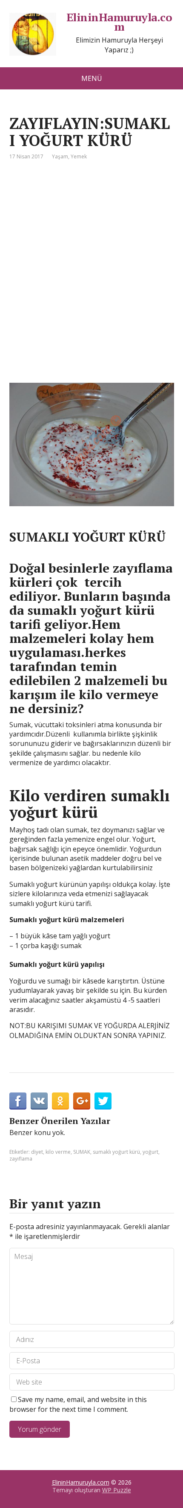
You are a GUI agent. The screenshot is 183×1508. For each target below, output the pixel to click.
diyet (37, 1151)
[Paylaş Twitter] (103, 1100)
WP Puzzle (116, 1490)
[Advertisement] (91, 267)
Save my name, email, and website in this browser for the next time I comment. (78, 1404)
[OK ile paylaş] (60, 1100)
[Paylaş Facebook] (17, 1100)
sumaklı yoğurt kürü (116, 1151)
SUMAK (81, 1151)
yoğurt (150, 1151)
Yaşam (60, 156)
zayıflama (20, 1158)
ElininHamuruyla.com (119, 22)
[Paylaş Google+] (81, 1100)
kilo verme (58, 1151)
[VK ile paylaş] (39, 1100)
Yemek (79, 156)
